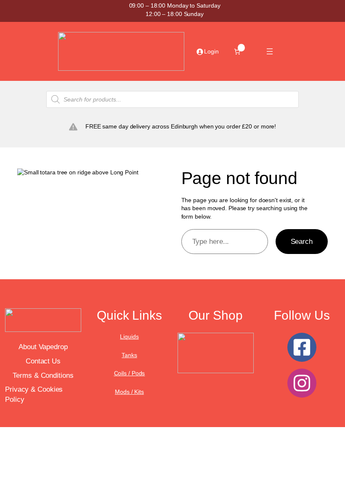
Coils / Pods (129, 373)
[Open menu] (270, 51)
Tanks (129, 355)
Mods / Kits (129, 391)
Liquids (129, 336)
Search (302, 242)
